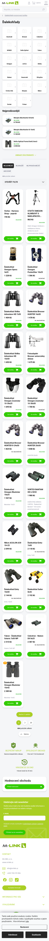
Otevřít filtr (11, 182)
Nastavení (24, 927)
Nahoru (26, 734)
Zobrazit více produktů (24, 155)
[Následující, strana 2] (24, 722)
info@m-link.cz (12, 868)
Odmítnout (12, 935)
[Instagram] (10, 879)
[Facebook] (4, 879)
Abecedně (7, 171)
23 (31, 723)
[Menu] (46, 3)
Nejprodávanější (33, 166)
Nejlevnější (8, 166)
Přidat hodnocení (12, 786)
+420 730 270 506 (14, 873)
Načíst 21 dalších (24, 714)
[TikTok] (16, 879)
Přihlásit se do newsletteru (14, 832)
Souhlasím (36, 935)
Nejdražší (19, 166)
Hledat (43, 9)
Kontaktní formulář (14, 888)
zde (27, 921)
